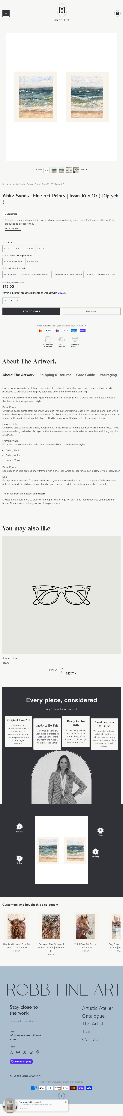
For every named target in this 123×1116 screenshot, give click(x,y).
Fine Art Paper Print (13, 261)
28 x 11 (18, 248)
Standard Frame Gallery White (67, 274)
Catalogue (93, 1016)
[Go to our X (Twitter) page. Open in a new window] (24, 1052)
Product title (10, 658)
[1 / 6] (47, 170)
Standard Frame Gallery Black (34, 274)
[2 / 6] (54, 170)
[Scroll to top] (61, 1096)
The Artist (92, 1024)
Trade (88, 1031)
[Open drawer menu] (6, 13)
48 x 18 (40, 248)
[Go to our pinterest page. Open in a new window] (38, 1052)
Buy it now (91, 311)
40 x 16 (29, 248)
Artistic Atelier (97, 1008)
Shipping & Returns (55, 375)
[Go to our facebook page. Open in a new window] (11, 1052)
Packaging (108, 375)
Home (5, 184)
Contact (91, 1039)
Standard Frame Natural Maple (101, 274)
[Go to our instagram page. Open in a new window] (18, 1052)
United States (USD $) (26, 1075)
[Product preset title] (61, 595)
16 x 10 (7, 248)
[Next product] (119, 934)
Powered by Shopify (72, 1081)
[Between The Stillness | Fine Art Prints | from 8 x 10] (51, 927)
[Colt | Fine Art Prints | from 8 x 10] (86, 927)
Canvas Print (33, 261)
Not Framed (10, 274)
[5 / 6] (76, 170)
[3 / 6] (61, 170)
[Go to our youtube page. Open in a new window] (31, 1052)
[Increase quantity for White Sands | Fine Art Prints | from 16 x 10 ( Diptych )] (17, 300)
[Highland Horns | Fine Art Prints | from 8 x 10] (17, 927)
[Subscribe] (37, 1021)
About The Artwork (18, 375)
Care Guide (85, 375)
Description (11, 213)
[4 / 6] (69, 170)
